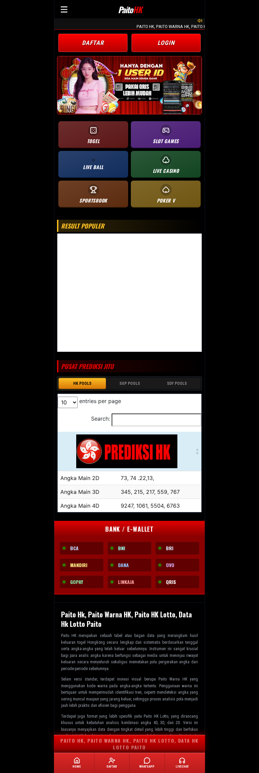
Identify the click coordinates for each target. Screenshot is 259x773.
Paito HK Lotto (156, 716)
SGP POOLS (129, 383)
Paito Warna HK (173, 679)
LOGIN (166, 42)
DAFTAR (93, 42)
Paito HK (68, 635)
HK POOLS (82, 383)
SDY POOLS (177, 383)
